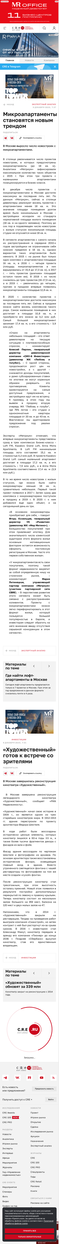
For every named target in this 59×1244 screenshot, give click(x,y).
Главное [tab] (9, 58)
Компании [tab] (47, 58)
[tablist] (28, 59)
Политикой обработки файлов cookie (21, 1223)
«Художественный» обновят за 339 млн (23, 1018)
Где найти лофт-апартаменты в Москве (26, 701)
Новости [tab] (28, 58)
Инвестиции (19, 762)
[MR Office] (28, 11)
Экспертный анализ (42, 101)
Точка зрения (18, 1072)
